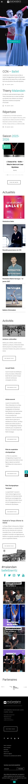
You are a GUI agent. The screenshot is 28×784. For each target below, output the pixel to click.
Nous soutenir (7, 747)
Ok (14, 781)
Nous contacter (7, 745)
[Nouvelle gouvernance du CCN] (14, 235)
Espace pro (6, 751)
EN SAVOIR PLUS (14, 41)
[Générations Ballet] (14, 207)
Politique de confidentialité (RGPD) (12, 755)
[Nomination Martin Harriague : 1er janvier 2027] (14, 264)
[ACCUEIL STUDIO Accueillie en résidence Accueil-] (14, 638)
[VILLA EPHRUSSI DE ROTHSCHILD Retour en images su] (14, 615)
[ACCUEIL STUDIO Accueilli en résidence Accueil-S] (14, 593)
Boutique (6, 749)
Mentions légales (8, 753)
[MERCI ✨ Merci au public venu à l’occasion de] (14, 661)
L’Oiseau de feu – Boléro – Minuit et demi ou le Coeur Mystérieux (15, 164)
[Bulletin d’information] (14, 295)
